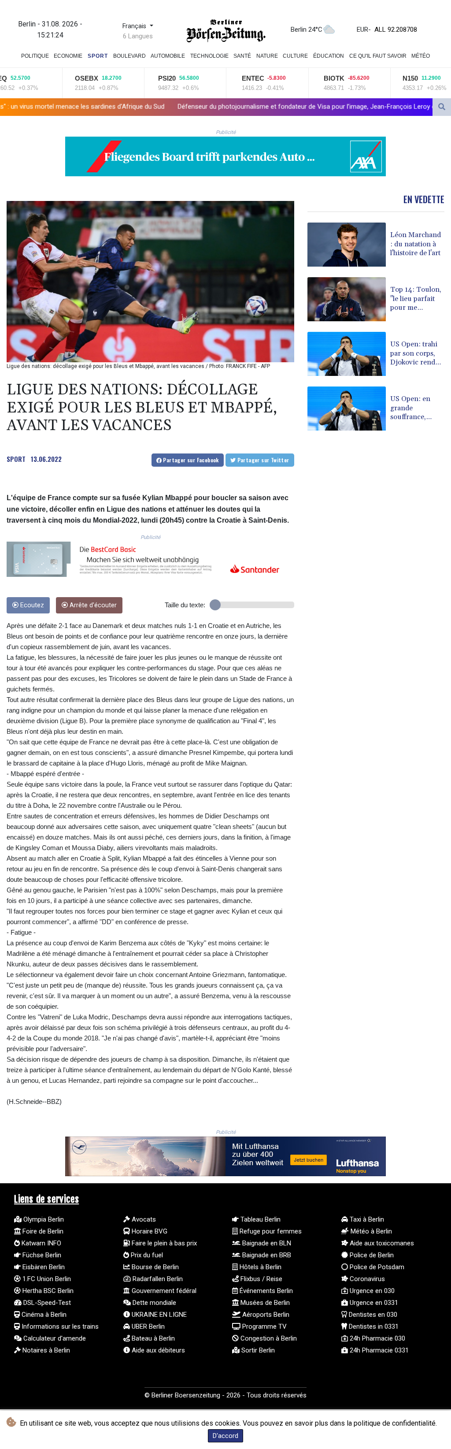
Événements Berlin (265, 1291)
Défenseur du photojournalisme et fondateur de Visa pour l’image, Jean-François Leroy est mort (213, 107)
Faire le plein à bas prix (163, 1243)
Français (135, 26)
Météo (420, 56)
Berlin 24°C (306, 29)
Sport (98, 56)
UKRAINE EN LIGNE (158, 1315)
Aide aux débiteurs (157, 1350)
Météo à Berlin (370, 1231)
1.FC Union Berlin (46, 1279)
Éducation (328, 56)
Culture (295, 56)
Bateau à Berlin (152, 1338)
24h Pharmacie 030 (376, 1338)
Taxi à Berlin (366, 1219)
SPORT (16, 459)
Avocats (143, 1219)
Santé (242, 56)
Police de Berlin (371, 1255)
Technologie (209, 56)
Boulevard (129, 56)
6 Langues (138, 36)
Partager (190, 460)
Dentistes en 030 (372, 1315)
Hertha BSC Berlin (47, 1291)
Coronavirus (366, 1279)
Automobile (168, 56)
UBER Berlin (147, 1326)
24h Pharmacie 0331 (378, 1350)
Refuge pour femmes (270, 1231)
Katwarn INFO (40, 1243)
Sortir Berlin (257, 1350)
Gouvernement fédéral (163, 1291)
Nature (267, 56)
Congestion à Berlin (268, 1338)
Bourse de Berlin (154, 1267)
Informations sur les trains (59, 1326)
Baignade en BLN (265, 1243)
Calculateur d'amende (54, 1338)
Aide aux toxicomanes (381, 1243)
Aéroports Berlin (264, 1315)
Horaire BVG (148, 1231)
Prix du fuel (146, 1255)
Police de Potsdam (376, 1267)
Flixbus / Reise (260, 1279)
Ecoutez (31, 605)
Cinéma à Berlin (43, 1315)
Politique (35, 56)
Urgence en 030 (371, 1291)
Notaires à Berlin (45, 1350)
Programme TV (263, 1326)
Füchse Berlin (41, 1255)
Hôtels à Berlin (259, 1267)
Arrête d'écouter (92, 605)
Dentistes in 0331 (373, 1326)
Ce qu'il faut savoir (378, 56)
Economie (68, 56)
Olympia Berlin (43, 1219)
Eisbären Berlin (43, 1267)
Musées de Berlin (264, 1303)
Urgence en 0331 (373, 1303)
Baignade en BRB (265, 1255)
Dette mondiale (153, 1303)
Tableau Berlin (260, 1219)
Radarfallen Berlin (157, 1279)
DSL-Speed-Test (46, 1303)
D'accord (225, 1436)
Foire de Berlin (42, 1231)
